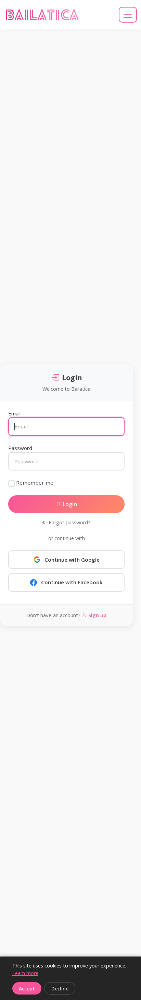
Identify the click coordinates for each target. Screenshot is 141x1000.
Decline (59, 988)
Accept (27, 988)
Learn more (25, 973)
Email (14, 413)
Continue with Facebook (72, 582)
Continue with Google (72, 559)
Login (69, 504)
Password (20, 448)
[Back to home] (42, 14)
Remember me (34, 482)
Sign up (96, 615)
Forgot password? (68, 522)
